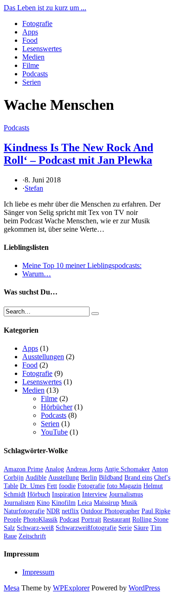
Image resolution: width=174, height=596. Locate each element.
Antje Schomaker (127, 469)
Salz (9, 527)
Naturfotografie (24, 511)
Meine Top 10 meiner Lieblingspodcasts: (82, 265)
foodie (67, 485)
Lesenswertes (42, 49)
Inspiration (66, 494)
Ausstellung (63, 477)
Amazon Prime (23, 469)
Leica (84, 502)
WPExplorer (71, 588)
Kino (43, 502)
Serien (31, 82)
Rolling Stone (150, 519)
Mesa (11, 588)
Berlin (89, 477)
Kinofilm (64, 502)
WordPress (144, 588)
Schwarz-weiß (35, 527)
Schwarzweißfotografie (86, 527)
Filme (30, 65)
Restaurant (116, 519)
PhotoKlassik (40, 519)
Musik (129, 502)
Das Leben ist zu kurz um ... (45, 8)
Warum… (36, 274)
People (12, 519)
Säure (141, 527)
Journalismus (126, 494)
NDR (53, 511)
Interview (94, 494)
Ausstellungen (43, 357)
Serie (125, 527)
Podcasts (35, 74)
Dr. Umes (32, 485)
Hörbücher (56, 407)
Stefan (34, 188)
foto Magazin (124, 485)
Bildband (110, 477)
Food (30, 40)
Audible (36, 477)
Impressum (38, 572)
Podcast (69, 519)
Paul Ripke (156, 511)
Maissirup (106, 502)
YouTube (54, 432)
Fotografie (37, 23)
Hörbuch (38, 494)
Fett (52, 485)
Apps (30, 32)
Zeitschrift (32, 536)
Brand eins (138, 477)
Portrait (91, 519)
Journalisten (19, 502)
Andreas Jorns (84, 469)
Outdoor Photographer (110, 511)
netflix (70, 511)
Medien (33, 57)
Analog (54, 469)
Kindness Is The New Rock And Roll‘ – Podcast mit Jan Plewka (78, 153)
